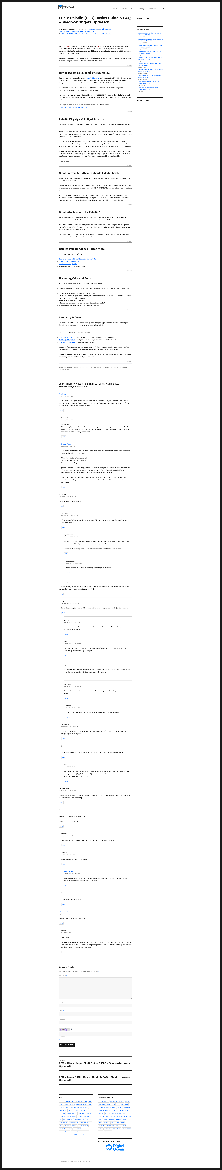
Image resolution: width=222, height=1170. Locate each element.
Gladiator (101, 1116)
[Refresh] (71, 1029)
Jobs (132, 9)
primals (70, 1128)
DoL (83, 1113)
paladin (74, 1125)
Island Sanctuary (67, 1119)
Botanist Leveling (105, 29)
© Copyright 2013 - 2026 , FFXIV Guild (70, 1162)
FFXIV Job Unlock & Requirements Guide (73, 107)
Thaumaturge (116, 1128)
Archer (127, 1101)
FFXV (162, 9)
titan (61, 1134)
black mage (63, 1110)
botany (70, 1110)
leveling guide (64, 1122)
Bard (118, 1104)
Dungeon (108, 1110)
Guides (79, 367)
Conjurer (112, 1107)
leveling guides (73, 1122)
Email (61, 1010)
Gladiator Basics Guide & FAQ (69, 261)
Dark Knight (126, 1107)
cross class (83, 1110)
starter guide (80, 1131)
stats (87, 1131)
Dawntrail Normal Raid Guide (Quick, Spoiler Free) (76, 31)
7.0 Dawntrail (113, 1101)
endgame (73, 1116)
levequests (83, 1122)
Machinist (111, 1119)
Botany (101, 1107)
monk (61, 1125)
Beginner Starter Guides (97, 367)
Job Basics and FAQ (122, 367)
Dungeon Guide (64, 1116)
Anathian (62, 394)
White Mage (107, 1131)
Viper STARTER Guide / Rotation (73, 34)
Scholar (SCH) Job (65, 1131)
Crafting (141, 9)
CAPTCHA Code (64, 1036)
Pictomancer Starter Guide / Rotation (99, 34)
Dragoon (101, 1110)
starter (73, 1131)
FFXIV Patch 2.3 (109, 1113)
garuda (80, 1116)
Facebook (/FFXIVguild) (67, 342)
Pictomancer (110, 1125)
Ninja (117, 1122)
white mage (85, 1134)
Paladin (87, 367)
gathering (86, 1116)
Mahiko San (62, 367)
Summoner (108, 1128)
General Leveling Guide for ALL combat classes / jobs (77, 259)
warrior (66, 1134)
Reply (61, 410)
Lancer (105, 1119)
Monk (100, 1122)
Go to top (129, 65)
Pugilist (124, 1125)
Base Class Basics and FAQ (67, 1104)
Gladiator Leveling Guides (68, 264)
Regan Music (66, 444)
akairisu (67, 663)
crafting (76, 1110)
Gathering (152, 9)
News (112, 1122)
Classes (124, 9)
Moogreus (106, 1122)
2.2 (60, 1101)
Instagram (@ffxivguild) (67, 337)
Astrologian (102, 1104)
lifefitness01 (63, 912)
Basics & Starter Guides (66, 1107)
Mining (125, 1119)
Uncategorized (126, 1128)
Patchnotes (63, 1128)
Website (62, 1019)
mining (89, 1122)
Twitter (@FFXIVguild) (67, 340)
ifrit (60, 1119)
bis (90, 1107)
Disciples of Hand (71, 1113)
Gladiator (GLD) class (110, 367)
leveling (89, 1119)
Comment (63, 976)
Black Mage (124, 1104)
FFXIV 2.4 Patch (123, 1110)
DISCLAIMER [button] (65, 161)
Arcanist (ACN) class (81, 1101)
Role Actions (77, 1128)
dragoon (88, 1113)
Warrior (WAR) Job (75, 1134)
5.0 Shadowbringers (68, 1101)
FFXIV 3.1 (101, 1113)
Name (61, 1002)
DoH (79, 1113)
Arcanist (121, 1101)
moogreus (68, 1125)
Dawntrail (62, 1113)
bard (89, 1101)
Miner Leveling (93, 29)
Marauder (118, 1119)
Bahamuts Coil (111, 1104)
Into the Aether (115, 1116)
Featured (115, 1110)
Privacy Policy (86, 1162)
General (114, 9)
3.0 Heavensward (103, 1101)
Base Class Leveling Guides (83, 1104)
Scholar (101, 1128)
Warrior (101, 1131)
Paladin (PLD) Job (64, 369)
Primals (118, 1125)
